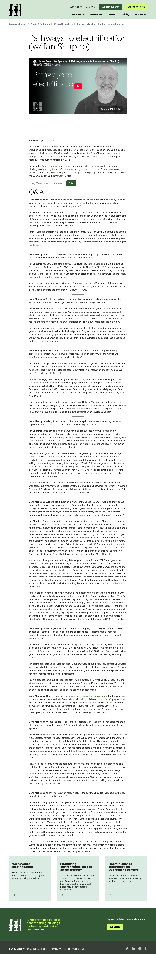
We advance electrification (22, 865)
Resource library (18, 24)
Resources (140, 14)
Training (124, 14)
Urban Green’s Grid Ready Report (91, 696)
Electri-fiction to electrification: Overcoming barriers (123, 866)
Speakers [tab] (58, 183)
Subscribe (74, 7)
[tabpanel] (78, 520)
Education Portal (136, 7)
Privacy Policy (65, 949)
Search (89, 7)
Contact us (78, 949)
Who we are (96, 14)
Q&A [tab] (71, 183)
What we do (78, 14)
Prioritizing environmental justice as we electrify (76, 866)
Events (111, 14)
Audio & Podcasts (40, 24)
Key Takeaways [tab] (40, 183)
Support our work (111, 7)
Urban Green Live (63, 24)
